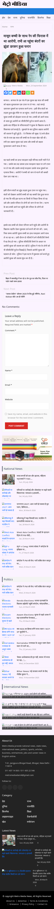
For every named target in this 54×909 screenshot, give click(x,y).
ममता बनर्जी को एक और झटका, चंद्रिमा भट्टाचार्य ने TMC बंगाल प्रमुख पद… (34, 837)
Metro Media (17, 85)
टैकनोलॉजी (32, 816)
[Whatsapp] (28, 93)
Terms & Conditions (39, 901)
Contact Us (42, 904)
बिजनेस (41, 17)
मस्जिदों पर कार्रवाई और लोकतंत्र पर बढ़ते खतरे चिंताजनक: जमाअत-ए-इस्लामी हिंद (43, 854)
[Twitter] (10, 93)
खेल (4, 821)
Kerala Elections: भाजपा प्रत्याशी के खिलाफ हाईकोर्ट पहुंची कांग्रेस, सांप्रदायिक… (33, 602)
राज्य (15, 17)
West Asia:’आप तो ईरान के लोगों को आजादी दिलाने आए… (25, 723)
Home (4, 26)
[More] (32, 93)
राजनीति (31, 17)
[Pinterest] (23, 93)
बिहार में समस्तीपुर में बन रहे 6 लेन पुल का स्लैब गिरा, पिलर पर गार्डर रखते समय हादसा (27, 280)
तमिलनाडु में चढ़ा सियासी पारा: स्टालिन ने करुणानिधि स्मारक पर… (31, 520)
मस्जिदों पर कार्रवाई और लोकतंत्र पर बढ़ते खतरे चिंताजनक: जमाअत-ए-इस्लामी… (34, 491)
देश (9, 17)
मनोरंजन (30, 821)
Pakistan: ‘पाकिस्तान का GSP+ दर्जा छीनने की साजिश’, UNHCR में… (26, 692)
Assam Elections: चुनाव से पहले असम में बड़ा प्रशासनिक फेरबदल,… (33, 616)
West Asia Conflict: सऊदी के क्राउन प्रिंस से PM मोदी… (33, 534)
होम (3, 17)
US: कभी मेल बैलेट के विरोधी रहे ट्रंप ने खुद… (24, 704)
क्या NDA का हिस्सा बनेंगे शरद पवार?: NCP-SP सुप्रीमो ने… (33, 630)
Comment (10, 330)
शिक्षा (49, 17)
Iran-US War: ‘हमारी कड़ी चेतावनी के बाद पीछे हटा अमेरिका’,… (26, 713)
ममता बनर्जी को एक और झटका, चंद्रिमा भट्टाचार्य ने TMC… (31, 477)
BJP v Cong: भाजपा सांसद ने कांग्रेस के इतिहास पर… (32, 548)
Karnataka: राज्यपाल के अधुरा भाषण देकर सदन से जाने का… (33, 644)
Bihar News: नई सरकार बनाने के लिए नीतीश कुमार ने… (32, 673)
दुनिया (22, 17)
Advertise (22, 901)
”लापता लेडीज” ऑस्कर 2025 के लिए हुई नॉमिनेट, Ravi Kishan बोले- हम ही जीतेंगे (25, 295)
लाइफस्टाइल (7, 816)
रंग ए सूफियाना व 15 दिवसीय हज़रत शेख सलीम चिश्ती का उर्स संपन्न (42, 873)
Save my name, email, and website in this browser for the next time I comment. (27, 416)
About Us (10, 901)
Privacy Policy (28, 904)
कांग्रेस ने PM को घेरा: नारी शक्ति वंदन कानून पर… (34, 562)
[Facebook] (6, 93)
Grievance (14, 904)
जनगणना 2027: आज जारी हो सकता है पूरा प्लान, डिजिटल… (33, 505)
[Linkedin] (19, 93)
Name (8, 370)
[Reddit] (15, 93)
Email (8, 384)
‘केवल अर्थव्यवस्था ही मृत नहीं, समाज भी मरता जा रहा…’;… (33, 658)
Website (9, 399)
